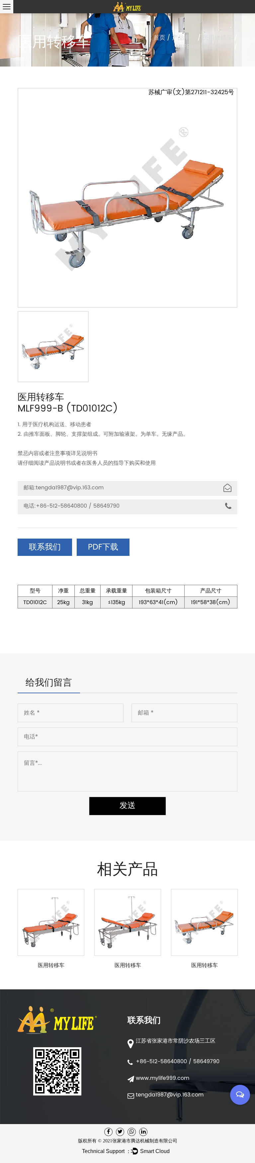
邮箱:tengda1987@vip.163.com (64, 487)
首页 (159, 38)
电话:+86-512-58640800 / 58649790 (72, 506)
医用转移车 (217, 38)
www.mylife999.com (163, 1078)
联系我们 (45, 547)
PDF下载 (103, 547)
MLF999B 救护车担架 (204, 47)
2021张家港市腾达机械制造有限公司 (140, 1140)
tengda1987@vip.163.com (170, 1095)
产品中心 (184, 38)
